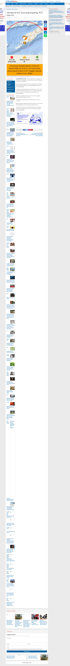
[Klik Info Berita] (12, 1)
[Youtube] (31, 129)
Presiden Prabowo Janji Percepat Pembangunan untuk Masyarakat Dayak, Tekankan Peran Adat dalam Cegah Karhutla (26, 623)
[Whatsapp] (45, 35)
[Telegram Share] (45, 32)
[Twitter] (26, 129)
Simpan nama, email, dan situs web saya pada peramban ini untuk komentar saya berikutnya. (24, 649)
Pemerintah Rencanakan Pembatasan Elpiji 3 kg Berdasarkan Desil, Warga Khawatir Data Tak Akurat (18, 623)
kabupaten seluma (9, 84)
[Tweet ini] (45, 25)
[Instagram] (29, 129)
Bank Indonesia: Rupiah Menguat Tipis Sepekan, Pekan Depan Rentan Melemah (10, 622)
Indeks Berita (51, 32)
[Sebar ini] (45, 22)
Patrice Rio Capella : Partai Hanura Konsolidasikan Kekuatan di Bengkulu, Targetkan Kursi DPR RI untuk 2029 (56, 16)
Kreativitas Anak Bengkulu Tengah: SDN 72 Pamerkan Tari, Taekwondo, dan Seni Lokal (56, 28)
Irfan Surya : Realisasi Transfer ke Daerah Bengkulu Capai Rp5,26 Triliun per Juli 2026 (56, 12)
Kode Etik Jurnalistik (57, 32)
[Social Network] (63, 1)
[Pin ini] (45, 28)
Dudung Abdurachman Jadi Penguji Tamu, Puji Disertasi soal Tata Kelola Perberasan (43, 622)
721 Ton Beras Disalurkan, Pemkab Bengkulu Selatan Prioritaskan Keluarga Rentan (56, 23)
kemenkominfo (10, 89)
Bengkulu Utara (10, 87)
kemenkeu (9, 91)
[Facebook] (24, 129)
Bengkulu (9, 81)
